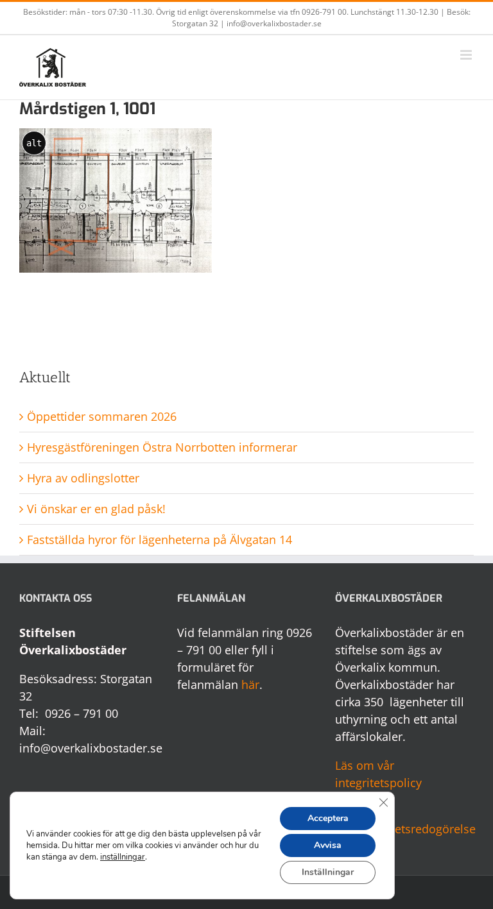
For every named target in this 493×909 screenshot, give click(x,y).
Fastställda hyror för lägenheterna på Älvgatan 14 (159, 539)
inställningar (122, 857)
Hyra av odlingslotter (83, 478)
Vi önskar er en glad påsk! (96, 508)
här (250, 684)
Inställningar (328, 872)
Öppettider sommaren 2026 (102, 416)
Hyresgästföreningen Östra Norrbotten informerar (162, 447)
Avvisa (328, 845)
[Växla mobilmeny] (467, 55)
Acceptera (328, 818)
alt (34, 143)
